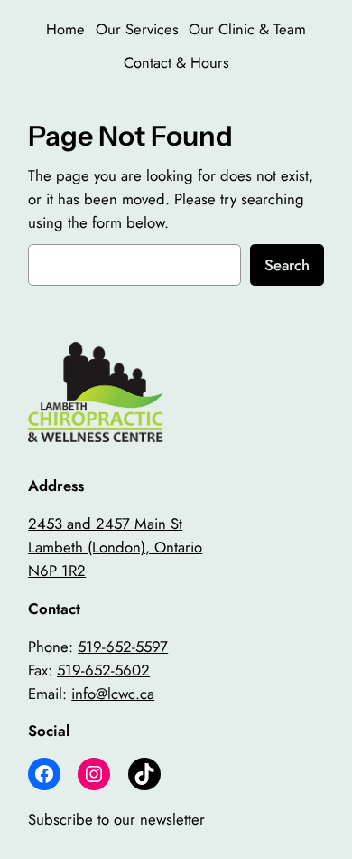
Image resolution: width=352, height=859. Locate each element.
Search (287, 265)
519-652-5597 (123, 646)
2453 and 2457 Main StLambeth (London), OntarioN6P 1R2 (115, 547)
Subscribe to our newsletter (116, 819)
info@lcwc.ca (112, 693)
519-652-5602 (103, 670)
